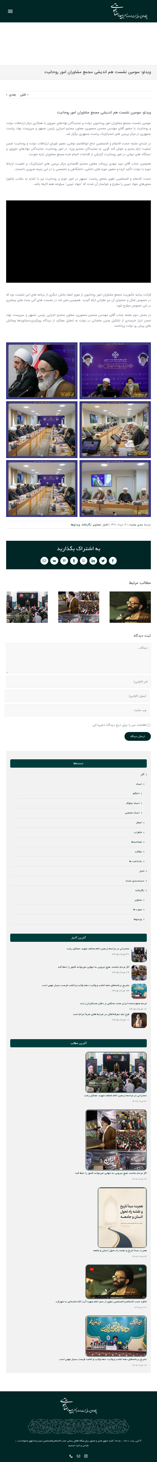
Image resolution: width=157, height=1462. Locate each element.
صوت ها (137, 909)
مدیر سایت (136, 524)
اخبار (105, 524)
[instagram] (85, 1456)
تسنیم (71, 1445)
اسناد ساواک (132, 803)
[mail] (78, 1456)
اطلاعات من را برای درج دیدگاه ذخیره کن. (119, 725)
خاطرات (138, 832)
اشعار (139, 822)
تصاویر (97, 524)
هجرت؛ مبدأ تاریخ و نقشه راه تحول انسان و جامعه (120, 1250)
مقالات (138, 852)
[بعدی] (148, 607)
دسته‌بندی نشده (135, 881)
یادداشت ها (135, 861)
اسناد (139, 784)
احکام (136, 793)
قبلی (23, 94)
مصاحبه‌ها (136, 842)
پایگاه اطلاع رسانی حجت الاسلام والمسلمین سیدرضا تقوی (56, 1441)
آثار (142, 774)
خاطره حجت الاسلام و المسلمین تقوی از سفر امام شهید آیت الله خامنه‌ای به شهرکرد (130, 607)
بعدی (12, 94)
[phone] (71, 1456)
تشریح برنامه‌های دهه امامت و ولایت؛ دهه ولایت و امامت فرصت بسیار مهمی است (103, 1359)
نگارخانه (86, 524)
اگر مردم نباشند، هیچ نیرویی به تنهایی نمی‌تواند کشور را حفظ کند (79, 607)
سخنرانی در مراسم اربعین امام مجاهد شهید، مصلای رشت (27, 607)
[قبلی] (9, 607)
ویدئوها (75, 524)
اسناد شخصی (132, 813)
